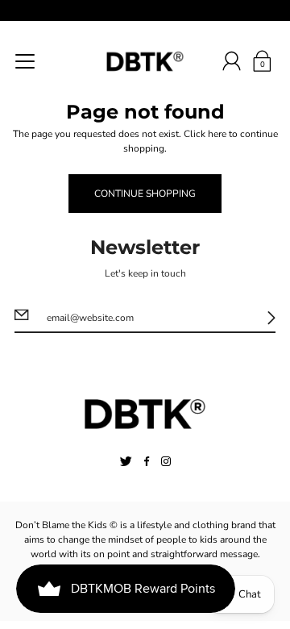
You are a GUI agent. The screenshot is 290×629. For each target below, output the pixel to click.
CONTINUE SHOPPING (145, 193)
